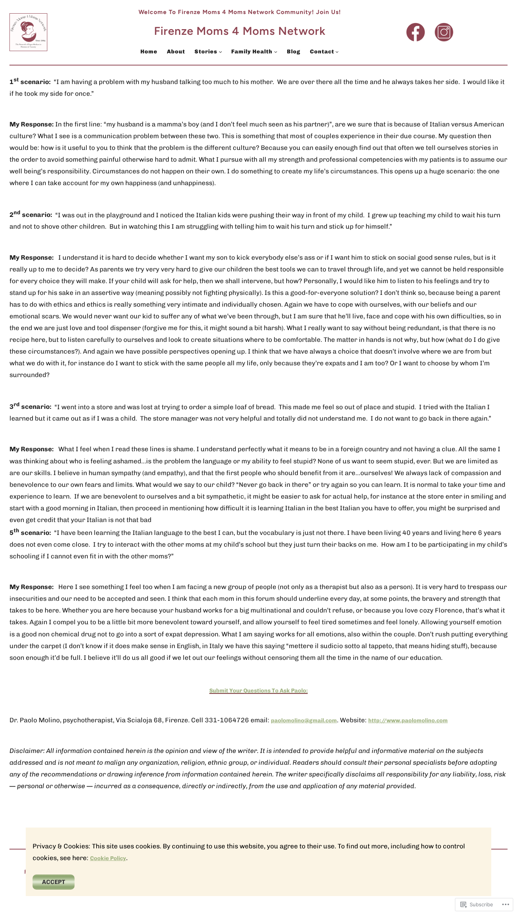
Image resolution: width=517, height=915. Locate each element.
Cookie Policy (108, 858)
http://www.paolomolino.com (408, 720)
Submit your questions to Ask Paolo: (258, 690)
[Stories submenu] (220, 51)
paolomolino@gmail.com (304, 720)
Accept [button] (53, 881)
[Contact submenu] (337, 51)
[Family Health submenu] (275, 51)
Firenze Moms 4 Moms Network (239, 30)
